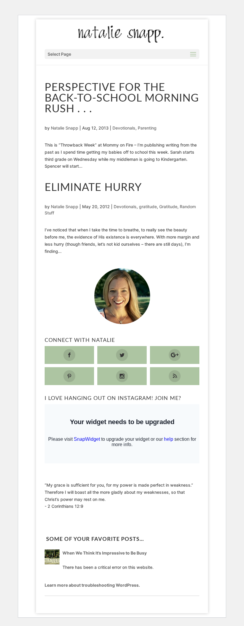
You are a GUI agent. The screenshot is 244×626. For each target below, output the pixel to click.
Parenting (147, 127)
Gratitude (168, 206)
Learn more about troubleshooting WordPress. (92, 585)
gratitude (148, 206)
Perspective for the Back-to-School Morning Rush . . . (122, 98)
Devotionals (123, 127)
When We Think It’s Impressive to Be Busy (104, 552)
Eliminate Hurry (93, 187)
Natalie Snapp (64, 127)
